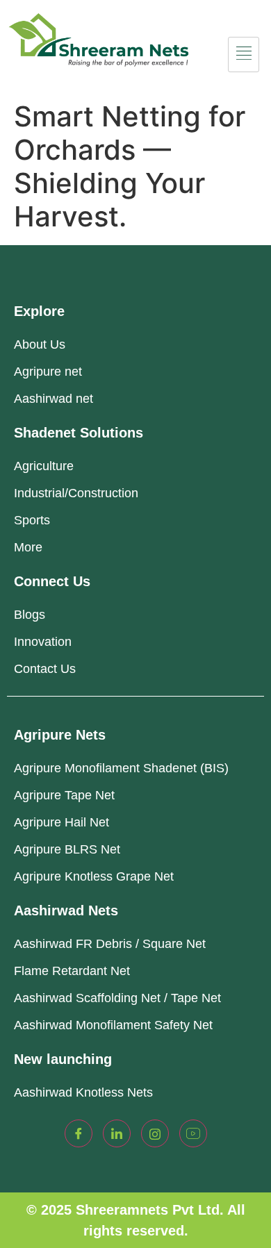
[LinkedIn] (117, 1133)
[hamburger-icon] (243, 54)
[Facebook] (78, 1133)
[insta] (155, 1133)
